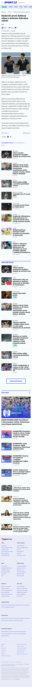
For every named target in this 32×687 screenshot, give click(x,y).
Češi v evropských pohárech (7, 607)
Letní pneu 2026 (20, 586)
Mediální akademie (21, 650)
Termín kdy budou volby (7, 551)
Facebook (3, 648)
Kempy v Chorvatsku (6, 586)
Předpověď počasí (11, 605)
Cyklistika (15, 334)
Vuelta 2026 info (20, 545)
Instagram (3, 650)
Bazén (2, 618)
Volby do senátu (5, 553)
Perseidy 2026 (19, 605)
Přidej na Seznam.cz (6, 655)
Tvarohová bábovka (21, 571)
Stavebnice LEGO (13, 631)
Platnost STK (20, 596)
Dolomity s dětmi (5, 596)
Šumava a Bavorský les (6, 590)
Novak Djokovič (19, 143)
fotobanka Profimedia (10, 665)
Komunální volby (5, 555)
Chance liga (4, 566)
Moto (25, 6)
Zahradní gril (16, 620)
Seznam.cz (21, 2)
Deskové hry (10, 633)
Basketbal (15, 151)
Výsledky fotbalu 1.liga (6, 568)
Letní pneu (3, 633)
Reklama (3, 653)
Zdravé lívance (20, 570)
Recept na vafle (20, 573)
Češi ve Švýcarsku (5, 592)
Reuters (3, 665)
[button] (16, 63)
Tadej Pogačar (20, 551)
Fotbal (10, 6)
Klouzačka (26, 618)
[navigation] (2, 2)
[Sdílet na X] (11, 137)
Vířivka (21, 620)
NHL (2, 575)
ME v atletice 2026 (5, 571)
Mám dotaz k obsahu (21, 648)
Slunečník (21, 618)
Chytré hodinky (22, 633)
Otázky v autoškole (21, 594)
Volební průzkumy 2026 (6, 547)
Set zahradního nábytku (6, 620)
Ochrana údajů (20, 646)
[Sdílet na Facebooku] (8, 137)
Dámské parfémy (22, 631)
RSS (2, 646)
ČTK (2, 24)
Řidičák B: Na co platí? (22, 592)
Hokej (16, 6)
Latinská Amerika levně (6, 594)
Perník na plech (20, 575)
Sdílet (12, 27)
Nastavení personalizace (22, 653)
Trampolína (16, 618)
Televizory (16, 633)
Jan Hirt (18, 549)
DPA (28, 664)
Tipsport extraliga (5, 570)
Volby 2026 (3, 545)
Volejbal (15, 363)
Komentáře (5, 392)
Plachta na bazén (9, 618)
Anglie (14, 228)
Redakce (3, 644)
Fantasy (4, 6)
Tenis (20, 6)
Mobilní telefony (5, 631)
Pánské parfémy (5, 635)
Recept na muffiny (21, 568)
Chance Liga (16, 203)
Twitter (3, 652)
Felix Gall (19, 553)
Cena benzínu (26, 605)
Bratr (3, 145)
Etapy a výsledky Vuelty (22, 547)
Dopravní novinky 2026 (22, 590)
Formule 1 (3, 573)
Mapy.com (3, 605)
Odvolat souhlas (20, 652)
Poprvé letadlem (5, 588)
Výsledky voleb (4, 549)
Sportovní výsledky (18, 192)
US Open (15, 163)
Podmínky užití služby (22, 644)
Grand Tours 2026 (21, 555)
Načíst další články (16, 381)
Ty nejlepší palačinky (21, 566)
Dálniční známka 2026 (22, 588)
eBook (5, 27)
